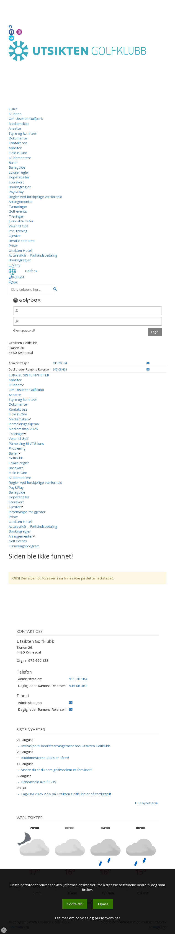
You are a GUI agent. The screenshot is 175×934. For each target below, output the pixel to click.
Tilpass (102, 904)
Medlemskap (19, 123)
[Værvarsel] (11, 38)
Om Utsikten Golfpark (26, 118)
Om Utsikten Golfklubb (26, 389)
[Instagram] (19, 32)
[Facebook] (11, 32)
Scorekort (16, 182)
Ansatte (15, 128)
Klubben (15, 113)
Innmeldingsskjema (24, 424)
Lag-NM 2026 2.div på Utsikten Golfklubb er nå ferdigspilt (66, 794)
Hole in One (18, 152)
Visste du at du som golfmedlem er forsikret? (56, 769)
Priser (13, 245)
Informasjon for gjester (27, 511)
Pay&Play (16, 192)
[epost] (148, 363)
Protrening (17, 448)
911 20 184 (60, 363)
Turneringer (18, 206)
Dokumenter (18, 138)
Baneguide (17, 167)
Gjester (15, 235)
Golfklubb (16, 458)
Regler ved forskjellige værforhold (35, 196)
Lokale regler (19, 172)
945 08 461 (60, 369)
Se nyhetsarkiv (148, 803)
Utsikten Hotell (20, 250)
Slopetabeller (19, 177)
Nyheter (15, 148)
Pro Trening (18, 231)
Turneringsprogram (24, 546)
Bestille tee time (22, 240)
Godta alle (75, 904)
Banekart (16, 468)
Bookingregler (20, 187)
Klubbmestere (20, 157)
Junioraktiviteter (21, 221)
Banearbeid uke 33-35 (38, 782)
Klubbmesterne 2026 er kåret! (45, 757)
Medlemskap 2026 (23, 429)
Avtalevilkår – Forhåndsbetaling (33, 255)
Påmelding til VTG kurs (26, 443)
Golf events (18, 211)
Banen (13, 162)
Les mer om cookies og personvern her (87, 918)
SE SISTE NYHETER (33, 375)
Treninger (16, 216)
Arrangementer (21, 201)
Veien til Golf (18, 226)
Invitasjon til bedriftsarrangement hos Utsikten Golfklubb (65, 746)
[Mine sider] (10, 26)
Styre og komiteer (23, 133)
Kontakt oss (18, 143)
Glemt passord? (24, 330)
